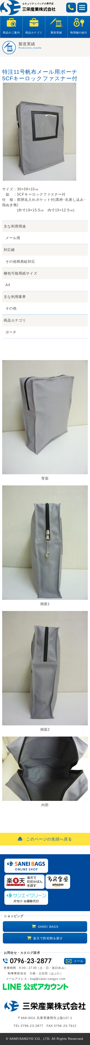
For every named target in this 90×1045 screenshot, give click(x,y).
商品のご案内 (11, 32)
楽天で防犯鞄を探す (48, 938)
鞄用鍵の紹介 (78, 32)
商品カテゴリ (33, 32)
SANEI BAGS (48, 926)
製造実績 (56, 32)
